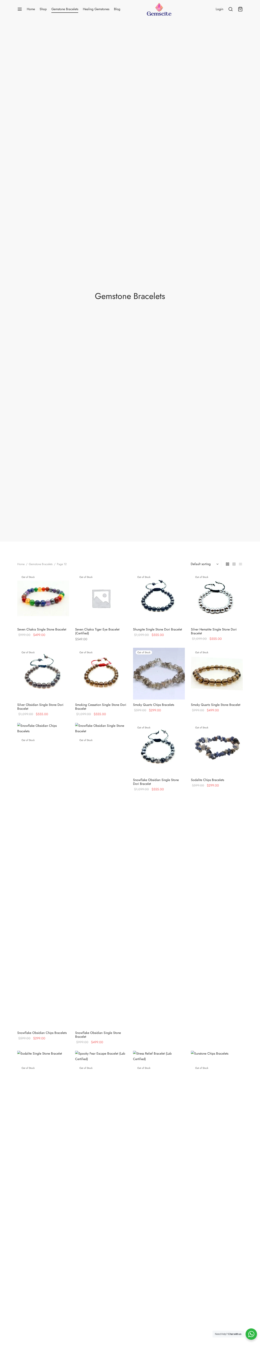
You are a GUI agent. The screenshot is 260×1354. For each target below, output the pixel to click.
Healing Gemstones (96, 9)
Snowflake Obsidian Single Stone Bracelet (98, 1034)
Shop (43, 9)
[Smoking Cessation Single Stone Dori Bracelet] (101, 674)
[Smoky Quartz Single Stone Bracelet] (217, 674)
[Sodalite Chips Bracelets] (217, 749)
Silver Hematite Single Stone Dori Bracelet (214, 631)
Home (31, 9)
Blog (117, 9)
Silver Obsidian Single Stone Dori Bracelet (40, 706)
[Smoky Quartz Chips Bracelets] (159, 674)
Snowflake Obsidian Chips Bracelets (42, 1032)
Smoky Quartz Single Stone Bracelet (215, 704)
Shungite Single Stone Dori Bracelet (157, 629)
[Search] (230, 9)
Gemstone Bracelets (64, 9)
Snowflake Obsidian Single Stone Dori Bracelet (156, 782)
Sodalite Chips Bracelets (207, 780)
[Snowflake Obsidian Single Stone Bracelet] (101, 875)
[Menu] (19, 9)
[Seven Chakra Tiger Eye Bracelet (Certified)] (101, 598)
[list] (240, 564)
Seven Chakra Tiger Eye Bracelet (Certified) (97, 631)
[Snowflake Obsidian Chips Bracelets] (43, 875)
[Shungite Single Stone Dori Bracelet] (159, 598)
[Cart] (240, 9)
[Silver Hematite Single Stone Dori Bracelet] (217, 598)
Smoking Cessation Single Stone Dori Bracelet (100, 706)
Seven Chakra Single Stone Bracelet (41, 629)
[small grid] (234, 564)
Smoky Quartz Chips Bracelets (153, 704)
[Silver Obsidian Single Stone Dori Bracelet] (43, 674)
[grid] (227, 564)
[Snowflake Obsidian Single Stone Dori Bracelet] (159, 749)
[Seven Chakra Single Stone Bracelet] (43, 598)
